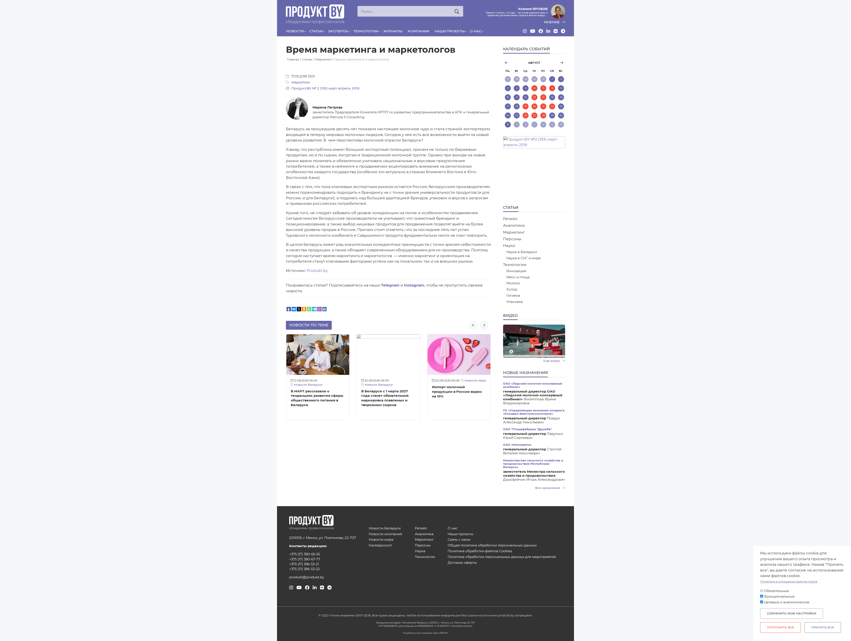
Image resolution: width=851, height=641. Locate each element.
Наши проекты (450, 31)
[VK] (556, 31)
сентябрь (554, 62)
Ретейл (510, 219)
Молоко (513, 283)
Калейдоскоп (380, 545)
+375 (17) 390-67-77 (304, 559)
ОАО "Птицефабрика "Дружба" (527, 429)
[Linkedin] (548, 31)
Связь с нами (459, 540)
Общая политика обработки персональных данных (492, 545)
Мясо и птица (518, 277)
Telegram (390, 285)
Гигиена (513, 296)
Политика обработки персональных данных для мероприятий (502, 557)
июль (513, 62)
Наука (509, 245)
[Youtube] (532, 31)
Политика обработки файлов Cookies (480, 551)
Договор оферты (462, 563)
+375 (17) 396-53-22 (304, 569)
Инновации (516, 271)
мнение (552, 22)
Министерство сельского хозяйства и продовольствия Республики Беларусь (533, 464)
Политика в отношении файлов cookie (789, 581)
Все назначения (548, 488)
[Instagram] (525, 31)
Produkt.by (317, 270)
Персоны (512, 239)
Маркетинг (300, 82)
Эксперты (338, 31)
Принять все (822, 627)
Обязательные (776, 591)
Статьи (316, 31)
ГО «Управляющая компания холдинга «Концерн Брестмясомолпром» (533, 412)
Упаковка (514, 302)
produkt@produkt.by (306, 577)
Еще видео (552, 360)
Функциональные (779, 596)
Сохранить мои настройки (791, 613)
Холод (511, 289)
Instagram (414, 285)
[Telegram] (563, 31)
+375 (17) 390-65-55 (304, 554)
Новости (295, 31)
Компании (418, 31)
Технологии (365, 31)
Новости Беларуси (307, 384)
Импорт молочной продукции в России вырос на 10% (457, 391)
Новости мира (475, 380)
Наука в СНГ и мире (523, 258)
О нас (475, 31)
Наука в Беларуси (521, 252)
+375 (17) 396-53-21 (304, 564)
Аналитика (514, 225)
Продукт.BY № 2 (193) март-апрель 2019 (325, 88)
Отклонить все (780, 627)
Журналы (392, 31)
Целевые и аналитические (786, 602)
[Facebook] (541, 31)
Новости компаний (385, 534)
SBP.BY (443, 633)
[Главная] (315, 14)
